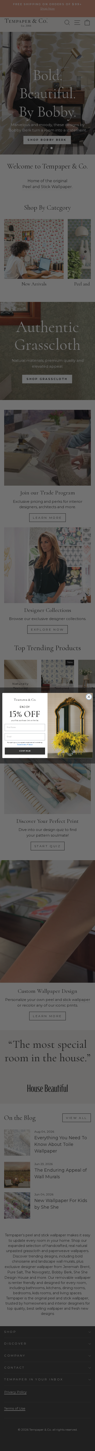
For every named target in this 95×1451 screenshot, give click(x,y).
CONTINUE (25, 751)
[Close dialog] (89, 697)
